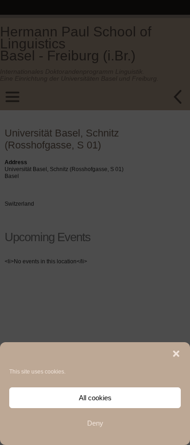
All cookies (95, 398)
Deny (95, 423)
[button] (176, 353)
